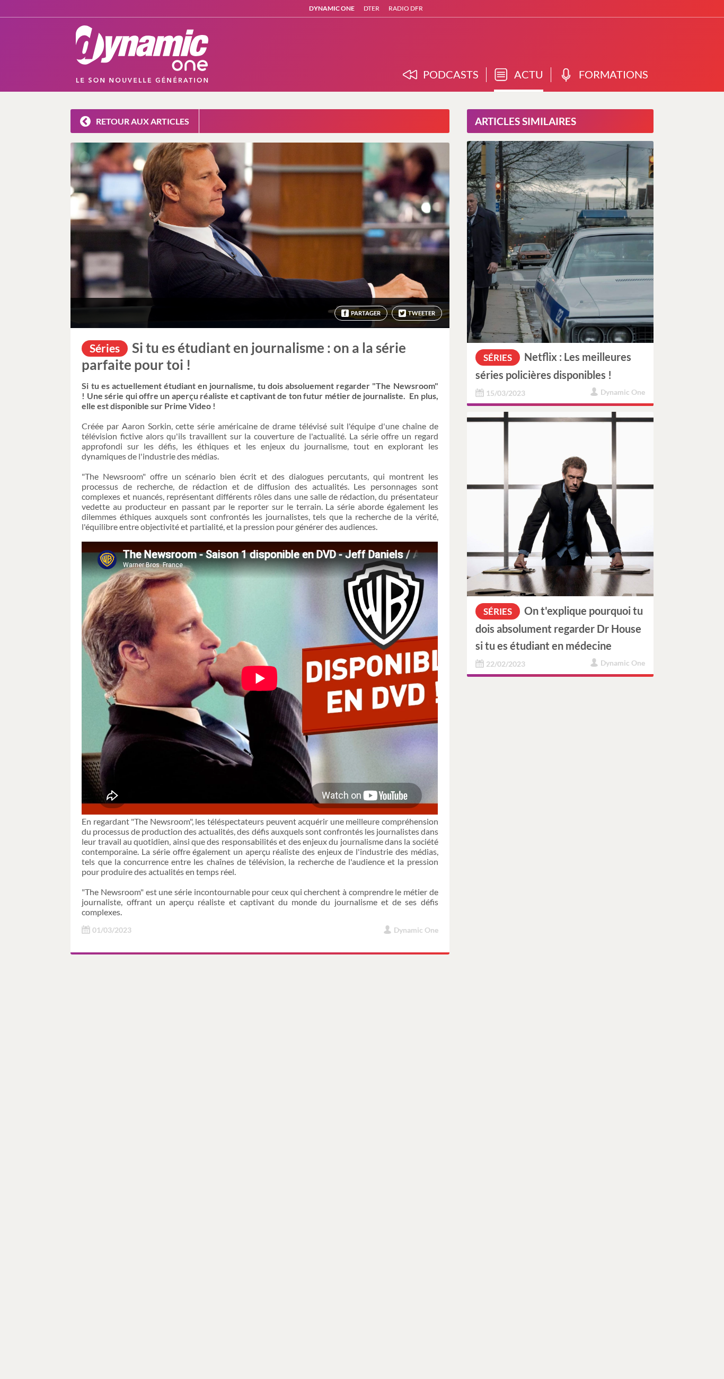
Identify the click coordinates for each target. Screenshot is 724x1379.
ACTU (528, 74)
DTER (371, 8)
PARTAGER (366, 313)
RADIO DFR (406, 8)
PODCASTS (451, 74)
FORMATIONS (613, 74)
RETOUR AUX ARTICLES (141, 121)
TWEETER (421, 313)
